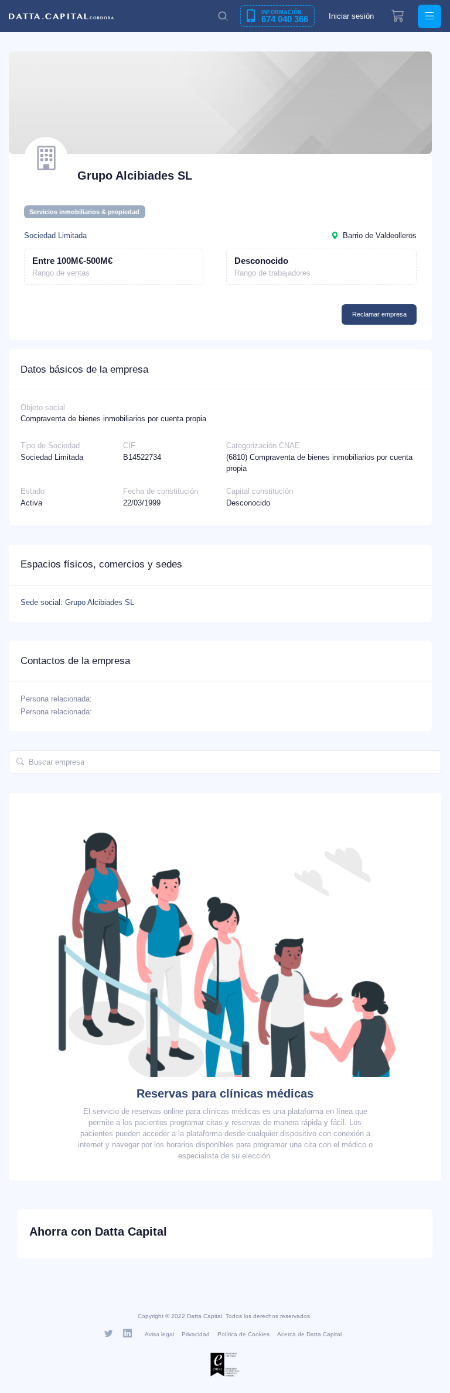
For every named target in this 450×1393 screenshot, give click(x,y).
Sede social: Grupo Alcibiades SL (77, 602)
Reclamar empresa (379, 314)
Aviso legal (159, 1334)
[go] (20, 762)
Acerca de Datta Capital (309, 1334)
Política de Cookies (243, 1334)
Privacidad (196, 1334)
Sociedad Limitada (55, 235)
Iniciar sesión (351, 16)
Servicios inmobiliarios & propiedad (84, 211)
